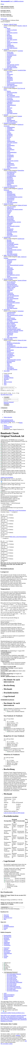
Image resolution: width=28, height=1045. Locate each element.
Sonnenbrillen (10, 155)
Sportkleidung (10, 156)
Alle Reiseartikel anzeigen (13, 302)
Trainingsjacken (11, 165)
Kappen (9, 144)
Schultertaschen (11, 305)
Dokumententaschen (12, 284)
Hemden (9, 137)
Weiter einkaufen (8, 417)
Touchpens (9, 248)
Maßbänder (9, 192)
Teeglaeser (9, 36)
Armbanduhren (10, 130)
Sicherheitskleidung (11, 152)
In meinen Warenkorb (6, 652)
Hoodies (9, 159)
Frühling (9, 57)
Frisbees (9, 212)
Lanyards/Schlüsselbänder (13, 101)
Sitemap (6, 999)
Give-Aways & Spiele (9, 87)
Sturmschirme (10, 219)
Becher (8, 28)
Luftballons (9, 102)
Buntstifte (9, 241)
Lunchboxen (10, 354)
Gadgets (9, 316)
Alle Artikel (6, 371)
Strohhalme (9, 357)
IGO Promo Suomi (11, 985)
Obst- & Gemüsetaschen (13, 295)
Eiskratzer (9, 191)
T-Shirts (9, 162)
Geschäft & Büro (8, 69)
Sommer (9, 62)
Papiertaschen (10, 297)
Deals (2, 420)
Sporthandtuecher (11, 345)
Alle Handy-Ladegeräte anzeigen (15, 330)
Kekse (8, 266)
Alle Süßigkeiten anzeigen (13, 274)
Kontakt (6, 928)
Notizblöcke (10, 78)
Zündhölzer (10, 112)
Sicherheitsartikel (11, 194)
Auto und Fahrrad (11, 206)
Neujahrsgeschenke (11, 55)
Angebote (6, 375)
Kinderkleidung (11, 145)
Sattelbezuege (10, 208)
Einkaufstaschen (8, 953)
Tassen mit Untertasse (12, 42)
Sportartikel (10, 223)
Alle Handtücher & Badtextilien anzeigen (17, 347)
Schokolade (10, 273)
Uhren (8, 365)
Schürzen (6, 949)
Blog (5, 383)
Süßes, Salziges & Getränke (10, 255)
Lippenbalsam (10, 180)
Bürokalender (10, 117)
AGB (5, 993)
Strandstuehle (10, 229)
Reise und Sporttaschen (12, 298)
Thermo (9, 43)
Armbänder (9, 128)
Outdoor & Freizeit (8, 204)
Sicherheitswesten (11, 195)
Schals (8, 151)
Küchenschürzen (11, 361)
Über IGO (6, 915)
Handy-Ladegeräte (11, 325)
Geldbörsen (10, 134)
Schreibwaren (7, 237)
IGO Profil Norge (11, 989)
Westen (8, 166)
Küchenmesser (10, 352)
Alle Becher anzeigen (12, 32)
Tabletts (9, 263)
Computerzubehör (11, 312)
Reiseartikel (10, 300)
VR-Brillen (9, 320)
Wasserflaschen (10, 46)
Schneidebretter (10, 355)
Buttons (9, 91)
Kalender (6, 114)
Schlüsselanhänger (11, 105)
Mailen (21, 422)
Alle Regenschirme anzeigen (14, 222)
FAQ (5, 384)
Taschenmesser (10, 199)
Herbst (8, 59)
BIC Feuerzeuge (11, 95)
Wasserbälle (10, 234)
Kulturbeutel (10, 178)
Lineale (8, 75)
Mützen (9, 146)
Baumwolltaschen (11, 281)
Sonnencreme (10, 181)
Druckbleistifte (10, 242)
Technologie (7, 309)
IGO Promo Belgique (12, 976)
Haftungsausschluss (8, 996)
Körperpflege (7, 169)
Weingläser (9, 38)
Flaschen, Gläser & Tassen (10, 24)
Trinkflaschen (10, 45)
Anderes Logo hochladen (7, 477)
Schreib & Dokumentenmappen (14, 82)
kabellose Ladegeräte (12, 327)
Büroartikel (9, 71)
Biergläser (9, 35)
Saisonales (9, 56)
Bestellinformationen (9, 926)
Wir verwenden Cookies (7, 1043)
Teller (8, 364)
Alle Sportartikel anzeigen (13, 226)
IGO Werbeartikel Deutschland (14, 982)
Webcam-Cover (11, 313)
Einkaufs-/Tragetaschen (12, 286)
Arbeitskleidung (11, 127)
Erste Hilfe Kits (10, 173)
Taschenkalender (11, 120)
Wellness (9, 184)
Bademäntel (10, 344)
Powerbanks (10, 334)
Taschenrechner (11, 84)
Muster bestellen (5, 654)
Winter (8, 63)
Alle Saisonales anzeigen (13, 64)
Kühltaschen (10, 293)
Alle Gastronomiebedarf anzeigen (15, 265)
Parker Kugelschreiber (12, 247)
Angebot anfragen (5, 661)
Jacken (8, 139)
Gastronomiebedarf (11, 259)
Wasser (8, 276)
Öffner (8, 358)
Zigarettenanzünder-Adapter (14, 329)
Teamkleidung (10, 163)
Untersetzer (9, 366)
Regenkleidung (10, 149)
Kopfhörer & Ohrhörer (12, 332)
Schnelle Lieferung (11, 66)
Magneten (9, 362)
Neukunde (6, 403)
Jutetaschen (9, 290)
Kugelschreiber (10, 245)
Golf (8, 215)
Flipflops (9, 133)
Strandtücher (10, 230)
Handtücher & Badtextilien (13, 343)
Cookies (6, 997)
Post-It (8, 81)
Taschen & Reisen (8, 279)
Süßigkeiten (10, 268)
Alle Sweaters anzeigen (12, 160)
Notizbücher (10, 80)
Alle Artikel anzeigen (12, 48)
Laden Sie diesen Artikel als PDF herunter (14, 812)
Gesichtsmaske (10, 174)
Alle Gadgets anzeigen (12, 322)
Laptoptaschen (10, 294)
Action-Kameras (11, 318)
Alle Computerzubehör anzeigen (15, 315)
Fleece (8, 131)
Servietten (9, 262)
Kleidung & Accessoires (10, 123)
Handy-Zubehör (11, 323)
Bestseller (6, 379)
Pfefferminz (10, 272)
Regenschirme (10, 217)
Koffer (8, 291)
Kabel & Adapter (11, 326)
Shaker (8, 31)
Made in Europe (8, 381)
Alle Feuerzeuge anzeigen (13, 96)
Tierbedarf (9, 233)
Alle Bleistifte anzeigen (12, 244)
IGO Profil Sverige (11, 978)
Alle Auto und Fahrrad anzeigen (15, 209)
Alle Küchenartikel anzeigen (14, 359)
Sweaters (9, 158)
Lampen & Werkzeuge (9, 187)
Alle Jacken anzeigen (12, 142)
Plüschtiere (9, 103)
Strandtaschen (10, 306)
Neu (5, 380)
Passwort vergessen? (9, 402)
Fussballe (9, 224)
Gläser (8, 34)
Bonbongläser (10, 269)
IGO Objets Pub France (13, 981)
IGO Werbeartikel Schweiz (13, 986)
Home (5, 425)
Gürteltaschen (10, 288)
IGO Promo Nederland (12, 990)
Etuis (8, 73)
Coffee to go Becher (12, 30)
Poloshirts (9, 148)
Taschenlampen (10, 198)
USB (8, 336)
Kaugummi (9, 270)
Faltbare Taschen (11, 287)
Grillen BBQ (10, 216)
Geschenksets (10, 53)
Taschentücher (10, 183)
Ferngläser (9, 210)
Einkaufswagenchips (12, 92)
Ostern (8, 60)
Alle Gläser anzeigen (12, 39)
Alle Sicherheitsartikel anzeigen (14, 197)
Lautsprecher (10, 333)
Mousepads (9, 77)
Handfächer (10, 135)
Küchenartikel (10, 350)
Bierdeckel (9, 261)
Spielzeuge (9, 107)
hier (26, 1041)
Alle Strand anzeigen (12, 231)
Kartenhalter (10, 74)
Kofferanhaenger (11, 301)
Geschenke (6, 49)
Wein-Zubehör (10, 368)
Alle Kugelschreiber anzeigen (14, 249)
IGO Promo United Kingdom (14, 988)
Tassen (8, 41)
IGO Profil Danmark (12, 979)
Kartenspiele (10, 99)
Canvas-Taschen (11, 283)
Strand (8, 227)
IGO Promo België (11, 975)
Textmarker (9, 252)
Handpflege (10, 177)
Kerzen (8, 348)
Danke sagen (10, 52)
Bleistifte (9, 240)
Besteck (9, 351)
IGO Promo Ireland (11, 983)
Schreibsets (9, 251)
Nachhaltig (6, 376)
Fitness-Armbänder (11, 319)
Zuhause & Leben (8, 338)
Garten (8, 213)
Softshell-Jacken (11, 141)
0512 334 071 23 (5, 422)
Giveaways (9, 98)
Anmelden (6, 397)
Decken (9, 341)
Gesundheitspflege (11, 176)
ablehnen (18, 1035)
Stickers (9, 109)
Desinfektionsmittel (11, 171)
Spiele (8, 106)
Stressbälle (9, 110)
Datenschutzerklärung (9, 994)
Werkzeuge (9, 201)
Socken (8, 153)
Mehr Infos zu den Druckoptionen (17, 510)
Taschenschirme (11, 220)
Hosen (8, 138)
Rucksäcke (9, 304)
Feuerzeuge (10, 94)
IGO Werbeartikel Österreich (10, 972)
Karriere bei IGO (8, 917)
